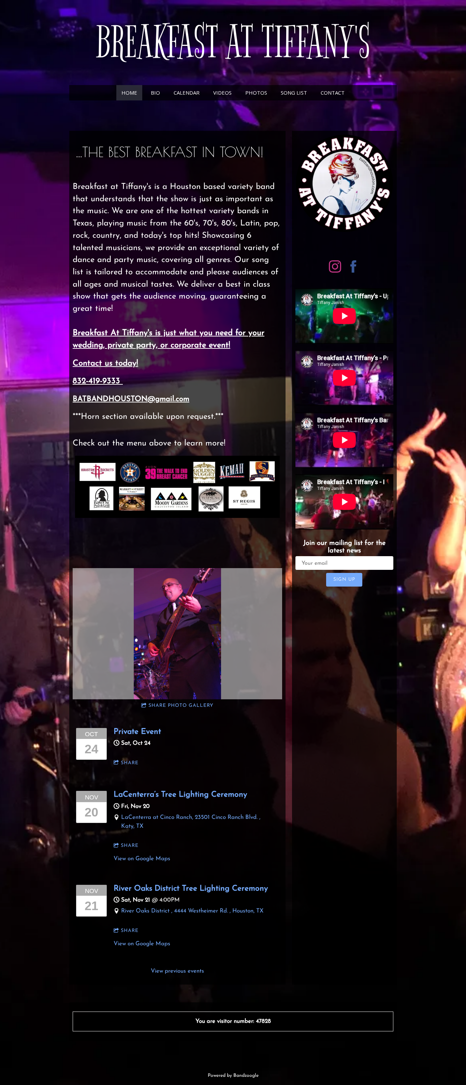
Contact (333, 92)
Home (129, 92)
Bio (155, 92)
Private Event (137, 732)
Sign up (344, 579)
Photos (256, 92)
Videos (222, 92)
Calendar (187, 92)
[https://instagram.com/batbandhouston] (335, 268)
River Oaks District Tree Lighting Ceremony (191, 888)
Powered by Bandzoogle (233, 1075)
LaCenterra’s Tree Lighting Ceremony (180, 795)
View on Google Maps (142, 859)
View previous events (177, 971)
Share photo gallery (181, 705)
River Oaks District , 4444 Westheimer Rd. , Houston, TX (192, 911)
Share (130, 763)
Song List (294, 92)
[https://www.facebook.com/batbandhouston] (353, 268)
